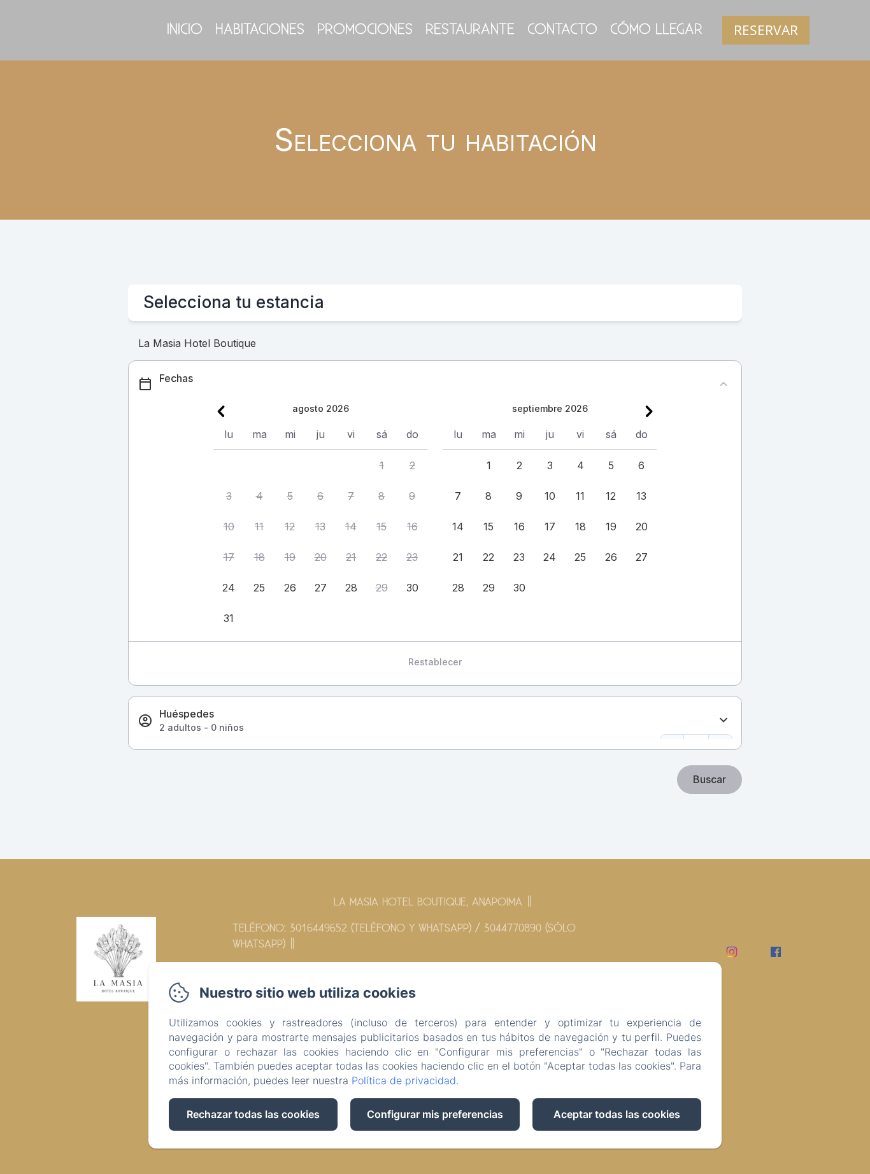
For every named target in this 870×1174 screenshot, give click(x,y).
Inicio (185, 29)
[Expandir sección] (723, 720)
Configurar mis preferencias (435, 1114)
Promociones (365, 29)
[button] (381, 465)
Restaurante (470, 29)
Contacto (562, 29)
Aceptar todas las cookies (616, 1114)
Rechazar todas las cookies (253, 1114)
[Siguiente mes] (649, 411)
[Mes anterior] (221, 411)
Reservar (766, 30)
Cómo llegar (656, 29)
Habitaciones (259, 29)
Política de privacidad (404, 1080)
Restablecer (435, 661)
